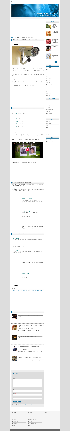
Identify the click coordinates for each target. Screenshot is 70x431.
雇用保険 (48, 111)
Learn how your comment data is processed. (30, 404)
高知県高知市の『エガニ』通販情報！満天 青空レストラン (30, 357)
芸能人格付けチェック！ (33, 423)
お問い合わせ (49, 139)
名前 (14, 389)
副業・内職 (49, 123)
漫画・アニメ (49, 95)
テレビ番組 (25, 328)
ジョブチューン (31, 417)
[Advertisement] (27, 28)
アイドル (48, 80)
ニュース (48, 121)
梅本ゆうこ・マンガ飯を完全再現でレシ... (20, 290)
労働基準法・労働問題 (50, 109)
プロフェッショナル (16, 425)
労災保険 (49, 107)
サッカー (48, 91)
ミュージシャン (49, 84)
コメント (15, 378)
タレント (48, 82)
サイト (14, 397)
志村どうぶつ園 (15, 421)
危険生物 (48, 127)
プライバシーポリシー (50, 141)
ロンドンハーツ (31, 421)
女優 (47, 76)
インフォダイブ (15, 1)
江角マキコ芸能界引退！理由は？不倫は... (35, 290)
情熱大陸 (14, 419)
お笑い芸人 (49, 78)
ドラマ (48, 69)
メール (14, 393)
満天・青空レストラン (16, 427)
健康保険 (49, 105)
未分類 (48, 134)
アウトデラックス (16, 423)
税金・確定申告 (49, 113)
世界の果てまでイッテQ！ (33, 419)
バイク (48, 125)
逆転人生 (30, 425)
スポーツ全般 (49, 93)
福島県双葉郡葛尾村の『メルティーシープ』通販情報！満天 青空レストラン (55, 41)
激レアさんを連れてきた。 (17, 417)
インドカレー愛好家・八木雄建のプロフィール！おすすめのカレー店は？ (55, 34)
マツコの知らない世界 (32, 328)
